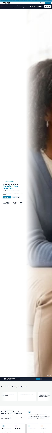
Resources (22, 2)
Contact (35, 2)
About (31, 2)
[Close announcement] (51, 0)
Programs (17, 2)
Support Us (48, 2)
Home (14, 2)
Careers (28, 2)
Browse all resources (45, 378)
